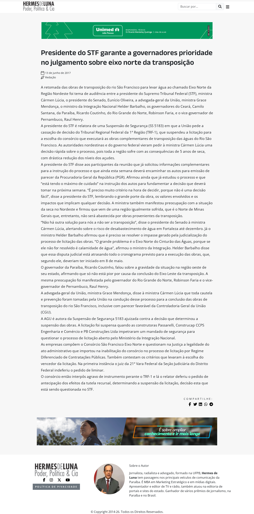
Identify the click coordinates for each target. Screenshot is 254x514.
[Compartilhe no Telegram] (211, 404)
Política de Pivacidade (56, 486)
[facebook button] (44, 480)
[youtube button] (68, 480)
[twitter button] (59, 480)
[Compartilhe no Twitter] (195, 404)
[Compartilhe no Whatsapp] (206, 404)
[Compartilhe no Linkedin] (200, 404)
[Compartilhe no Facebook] (190, 404)
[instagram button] (52, 480)
